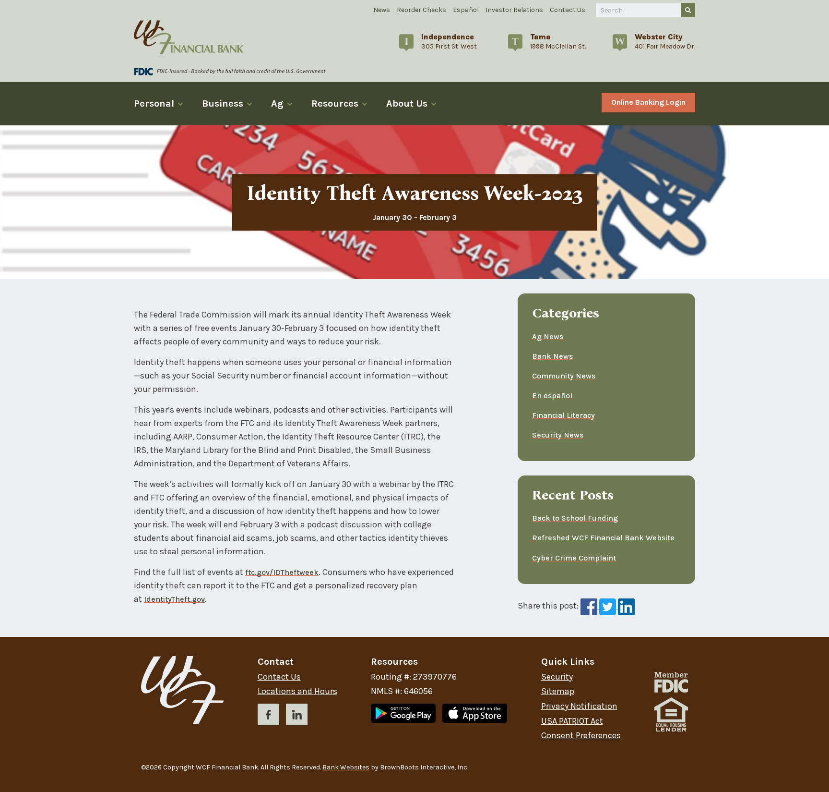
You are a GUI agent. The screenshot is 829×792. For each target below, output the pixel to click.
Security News (557, 434)
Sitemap (557, 691)
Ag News (547, 336)
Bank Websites (345, 767)
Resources (334, 103)
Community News (563, 375)
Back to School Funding (575, 518)
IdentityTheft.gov (174, 599)
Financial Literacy (563, 415)
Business (222, 103)
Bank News (552, 356)
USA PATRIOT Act (572, 721)
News (381, 10)
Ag (277, 103)
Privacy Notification (579, 706)
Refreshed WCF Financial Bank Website (603, 537)
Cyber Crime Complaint (574, 557)
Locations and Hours (297, 691)
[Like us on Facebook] (268, 716)
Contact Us (567, 10)
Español (466, 10)
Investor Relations (514, 10)
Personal (154, 103)
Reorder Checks (421, 10)
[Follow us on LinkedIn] (297, 716)
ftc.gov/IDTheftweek (282, 572)
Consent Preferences (581, 736)
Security (557, 677)
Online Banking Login (648, 102)
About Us (406, 103)
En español (552, 395)
